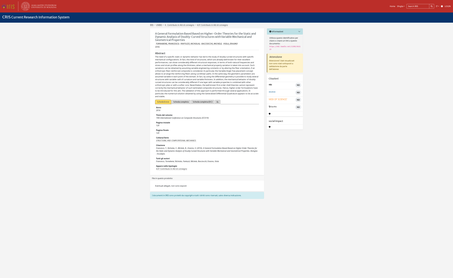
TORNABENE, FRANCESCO (167, 43)
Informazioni (277, 31)
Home (392, 6)
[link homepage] (8, 6)
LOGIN (448, 6)
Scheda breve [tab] (163, 102)
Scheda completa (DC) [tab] (202, 102)
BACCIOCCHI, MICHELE (211, 43)
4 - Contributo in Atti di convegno (179, 25)
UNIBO (159, 25)
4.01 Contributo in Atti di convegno (212, 25)
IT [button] (437, 6)
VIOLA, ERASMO (230, 43)
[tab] (218, 102)
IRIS (151, 25)
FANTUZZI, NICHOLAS (190, 43)
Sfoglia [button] (400, 6)
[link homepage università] (38, 6)
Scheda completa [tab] (181, 102)
